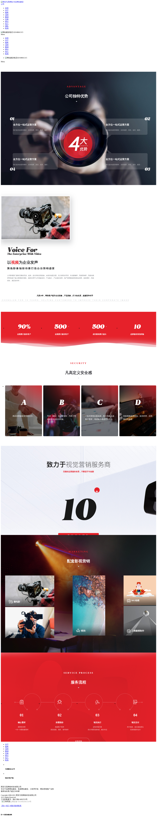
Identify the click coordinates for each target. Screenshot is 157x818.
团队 (7, 26)
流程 (7, 15)
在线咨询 (78, 741)
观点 (7, 21)
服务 (7, 12)
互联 (7, 19)
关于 (7, 10)
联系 (7, 28)
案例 (7, 17)
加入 (7, 24)
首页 (7, 8)
